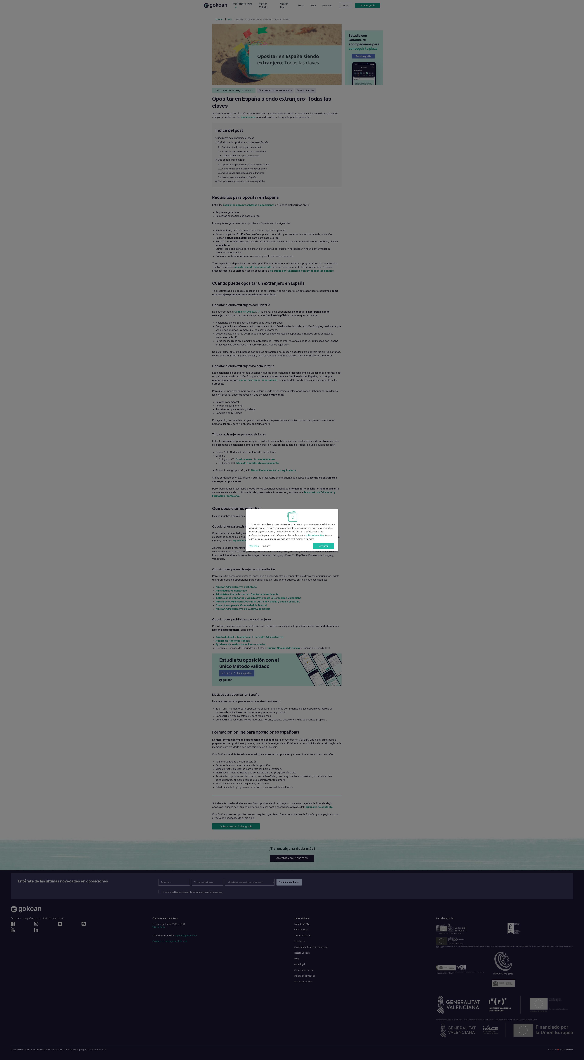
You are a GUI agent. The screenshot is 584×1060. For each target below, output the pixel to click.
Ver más (254, 546)
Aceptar (323, 546)
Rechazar (266, 545)
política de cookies (315, 535)
